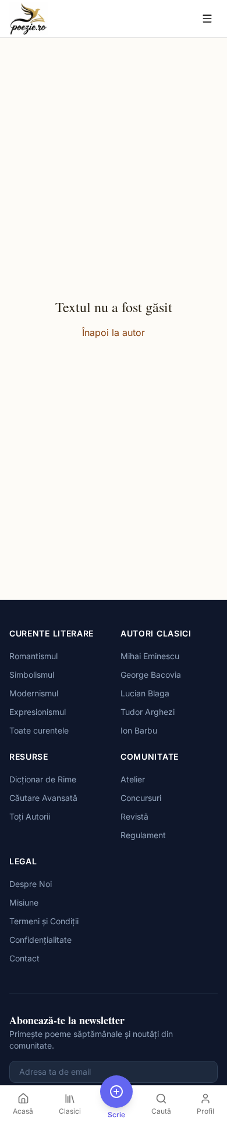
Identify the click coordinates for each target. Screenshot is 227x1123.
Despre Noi (30, 884)
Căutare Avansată (43, 798)
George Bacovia (150, 674)
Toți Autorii (29, 816)
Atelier (132, 779)
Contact (24, 958)
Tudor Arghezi (147, 712)
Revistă (134, 816)
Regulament (143, 835)
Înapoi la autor (113, 332)
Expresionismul (37, 712)
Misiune (23, 902)
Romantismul (33, 656)
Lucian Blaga (144, 693)
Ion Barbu (138, 730)
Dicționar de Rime (42, 779)
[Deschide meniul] (207, 18)
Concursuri (140, 798)
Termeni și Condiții (44, 921)
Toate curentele (39, 730)
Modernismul (33, 693)
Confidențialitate (40, 940)
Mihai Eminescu (149, 656)
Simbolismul (31, 674)
